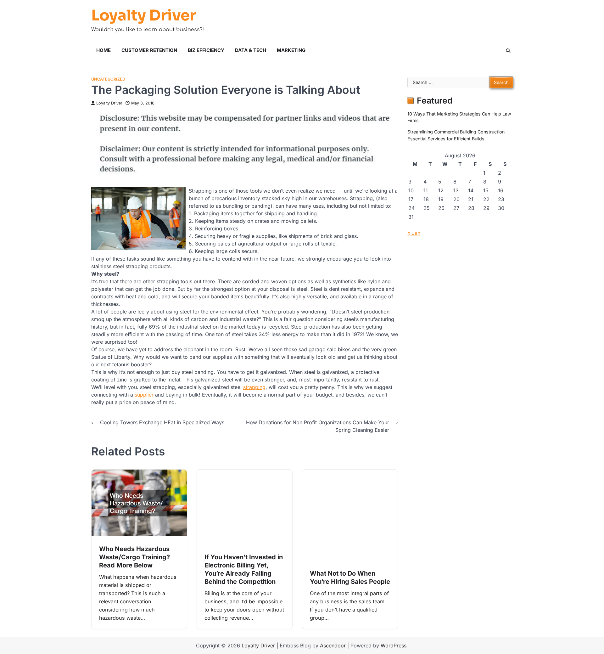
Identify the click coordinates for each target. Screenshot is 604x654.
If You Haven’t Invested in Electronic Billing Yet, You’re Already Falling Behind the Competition (243, 569)
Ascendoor (333, 645)
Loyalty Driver (143, 15)
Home (103, 50)
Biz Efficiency (206, 50)
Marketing (291, 50)
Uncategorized (108, 79)
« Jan (413, 233)
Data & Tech (250, 50)
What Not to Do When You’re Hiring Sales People (350, 577)
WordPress (393, 645)
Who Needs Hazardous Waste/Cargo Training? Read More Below (134, 557)
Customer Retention (149, 50)
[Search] (508, 50)
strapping (254, 387)
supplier (144, 395)
